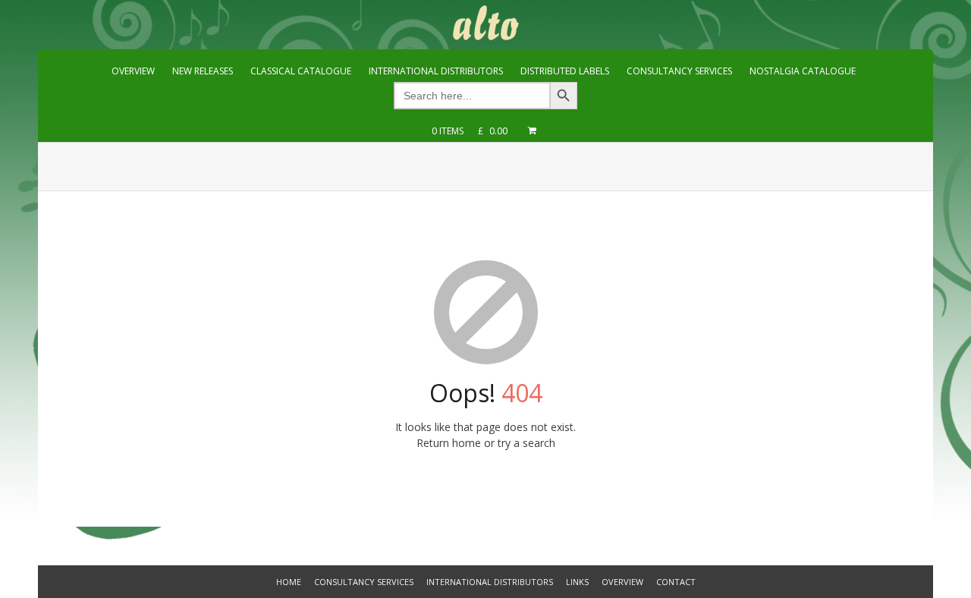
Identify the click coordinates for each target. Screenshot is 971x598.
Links (577, 581)
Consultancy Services (363, 581)
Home (288, 581)
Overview (622, 581)
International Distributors (489, 581)
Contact (676, 581)
